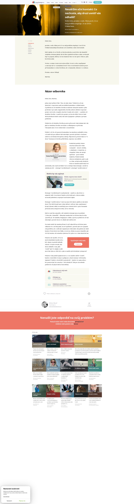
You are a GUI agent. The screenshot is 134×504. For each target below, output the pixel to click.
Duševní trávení (37, 344)
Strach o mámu (93, 394)
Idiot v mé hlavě (51, 344)
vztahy (29, 51)
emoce (29, 45)
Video (56, 2)
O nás (74, 2)
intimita (30, 50)
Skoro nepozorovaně (67, 344)
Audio (52, 2)
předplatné (79, 322)
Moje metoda (79, 344)
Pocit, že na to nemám (37, 394)
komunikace (31, 43)
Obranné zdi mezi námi (38, 369)
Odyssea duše (79, 394)
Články (48, 2)
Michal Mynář (53, 303)
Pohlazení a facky (66, 394)
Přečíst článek (69, 184)
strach (30, 46)
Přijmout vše (22, 501)
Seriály (66, 2)
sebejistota (31, 48)
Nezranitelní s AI (65, 368)
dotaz (76, 324)
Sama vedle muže (94, 368)
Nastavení (9, 501)
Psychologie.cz (38, 2)
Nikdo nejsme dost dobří (73, 177)
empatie (30, 53)
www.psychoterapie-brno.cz (55, 306)
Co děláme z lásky (80, 368)
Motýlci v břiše (51, 394)
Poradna (61, 2)
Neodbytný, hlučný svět (52, 369)
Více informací (6, 496)
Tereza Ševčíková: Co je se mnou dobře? (56, 157)
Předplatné (97, 2)
